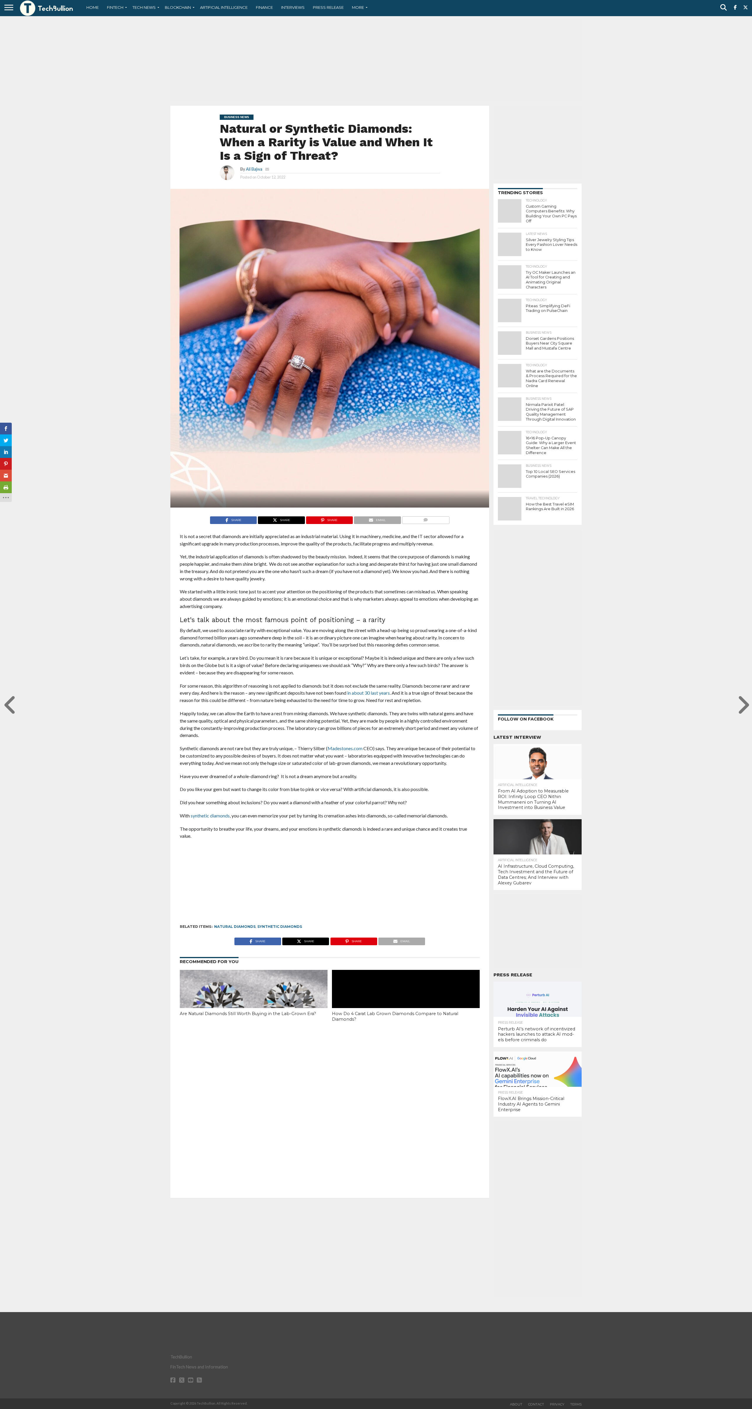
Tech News (144, 7)
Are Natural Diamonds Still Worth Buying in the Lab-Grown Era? (248, 1013)
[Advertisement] (376, 60)
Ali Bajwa (254, 169)
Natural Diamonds (235, 926)
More (358, 7)
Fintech (115, 7)
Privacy (557, 1404)
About (516, 1404)
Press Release (328, 7)
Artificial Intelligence (224, 7)
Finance (264, 7)
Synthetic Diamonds (279, 926)
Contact (536, 1404)
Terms (576, 1404)
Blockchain (178, 7)
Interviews (293, 7)
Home (92, 7)
